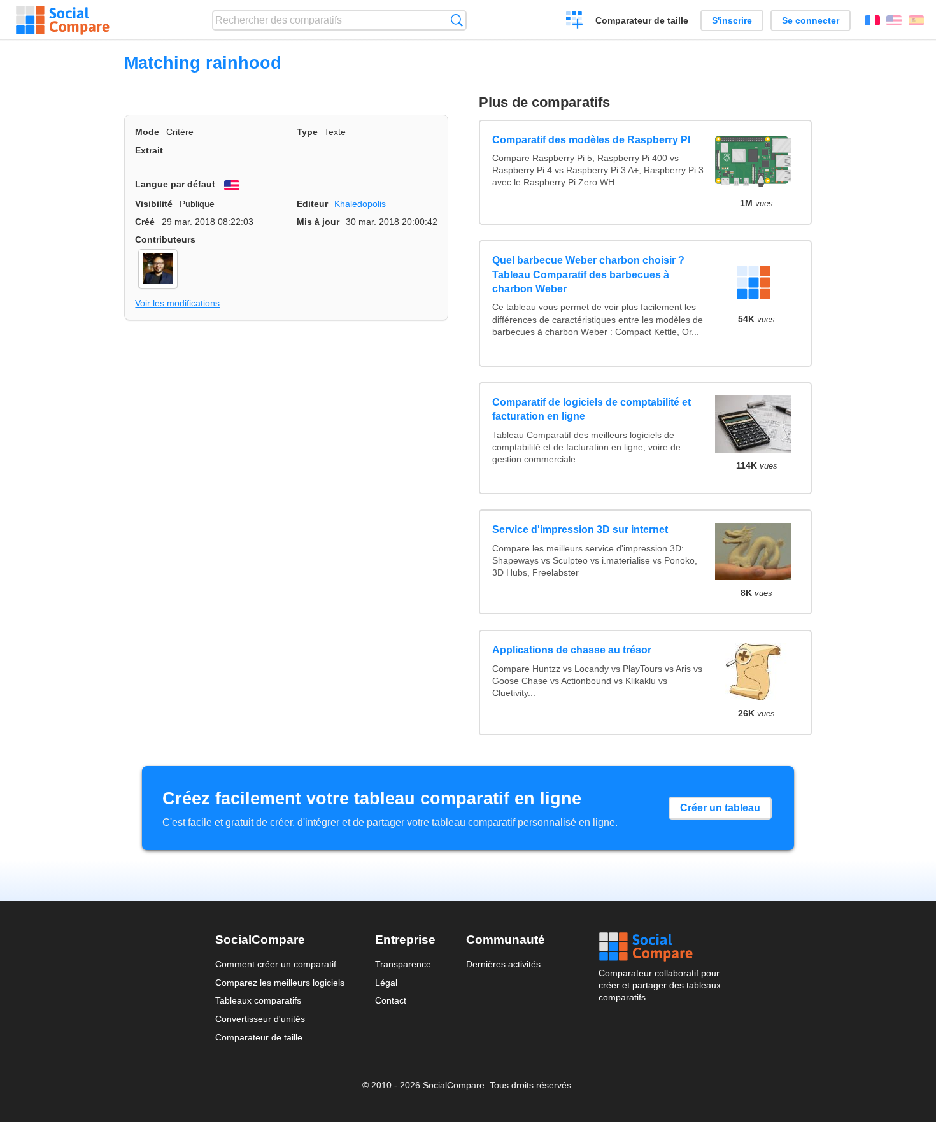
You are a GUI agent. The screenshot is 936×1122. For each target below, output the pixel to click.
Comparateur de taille (641, 20)
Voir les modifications (177, 303)
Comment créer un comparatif (275, 964)
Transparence (403, 964)
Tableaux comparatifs (258, 1000)
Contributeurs (165, 239)
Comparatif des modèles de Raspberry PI (591, 139)
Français (872, 20)
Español (916, 20)
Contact (390, 1000)
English (894, 20)
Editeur (312, 204)
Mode (147, 132)
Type (307, 132)
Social (660, 947)
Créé (145, 222)
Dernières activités (503, 964)
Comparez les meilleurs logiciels (279, 982)
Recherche (457, 20)
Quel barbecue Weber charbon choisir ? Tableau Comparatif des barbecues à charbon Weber (588, 274)
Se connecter (810, 20)
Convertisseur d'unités (260, 1019)
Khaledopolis (360, 204)
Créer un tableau (720, 807)
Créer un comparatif (574, 22)
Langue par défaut (175, 184)
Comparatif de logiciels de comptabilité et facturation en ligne (591, 409)
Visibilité (154, 204)
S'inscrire (732, 20)
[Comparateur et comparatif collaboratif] (62, 20)
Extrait (149, 150)
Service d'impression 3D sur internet (580, 529)
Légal (386, 982)
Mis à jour (318, 222)
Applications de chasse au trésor (571, 649)
